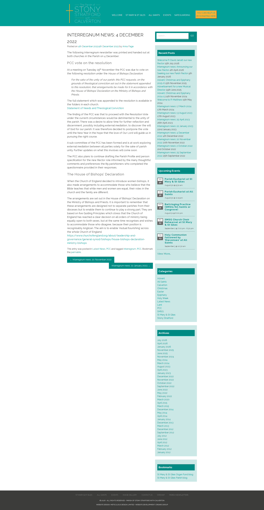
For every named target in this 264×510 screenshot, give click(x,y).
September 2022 (165, 386)
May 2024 (162, 360)
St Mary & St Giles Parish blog (172, 477)
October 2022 (164, 383)
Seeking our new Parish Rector (172, 73)
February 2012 (164, 449)
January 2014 (164, 419)
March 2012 (163, 445)
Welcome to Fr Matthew (169, 99)
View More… (164, 253)
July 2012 (162, 436)
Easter (160, 291)
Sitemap (161, 495)
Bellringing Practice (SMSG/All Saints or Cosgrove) (178, 207)
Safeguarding (182, 15)
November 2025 (165, 350)
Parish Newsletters (178, 495)
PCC (108, 249)
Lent (159, 305)
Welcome (117, 15)
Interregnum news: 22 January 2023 (131, 265)
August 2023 (163, 366)
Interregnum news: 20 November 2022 (91, 259)
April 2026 (162, 343)
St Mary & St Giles (135, 15)
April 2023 (162, 370)
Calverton (162, 285)
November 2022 (165, 379)
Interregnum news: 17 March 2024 (174, 106)
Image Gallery (130, 495)
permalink (76, 252)
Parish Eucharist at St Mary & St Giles (178, 180)
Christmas (162, 288)
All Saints (154, 15)
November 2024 (165, 356)
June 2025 (162, 353)
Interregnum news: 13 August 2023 (174, 113)
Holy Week (162, 298)
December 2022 (165, 376)
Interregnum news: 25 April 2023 (173, 119)
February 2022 (164, 396)
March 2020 (163, 399)
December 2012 (165, 429)
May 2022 (162, 393)
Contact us (147, 495)
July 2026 (162, 340)
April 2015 (162, 403)
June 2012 (162, 439)
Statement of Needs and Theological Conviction (95, 108)
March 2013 (163, 426)
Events (167, 15)
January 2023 (164, 373)
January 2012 (163, 452)
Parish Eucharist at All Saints (179, 193)
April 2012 (162, 442)
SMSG (160, 311)
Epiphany (162, 295)
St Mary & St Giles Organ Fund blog (175, 474)
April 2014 (162, 416)
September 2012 (165, 432)
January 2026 (164, 346)
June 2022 (162, 389)
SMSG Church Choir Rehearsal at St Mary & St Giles (178, 222)
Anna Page (128, 46)
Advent (161, 278)
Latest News (98, 249)
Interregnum (130, 249)
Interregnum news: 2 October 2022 (175, 146)
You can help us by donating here (206, 14)
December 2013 (165, 422)
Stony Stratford (165, 318)
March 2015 (163, 406)
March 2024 (163, 363)
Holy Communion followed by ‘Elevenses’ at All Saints (176, 238)
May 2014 (162, 412)
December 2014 (165, 409)
